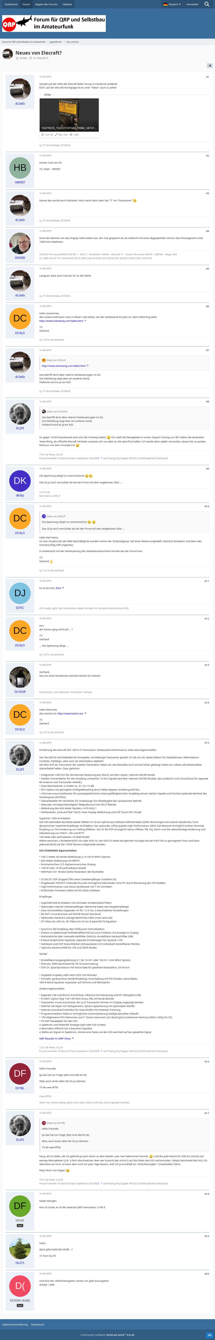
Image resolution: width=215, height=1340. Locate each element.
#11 (207, 581)
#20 (207, 1273)
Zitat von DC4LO (56, 360)
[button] (172, 4)
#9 (207, 468)
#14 (207, 702)
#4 (207, 231)
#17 (207, 1113)
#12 (207, 618)
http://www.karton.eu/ (70, 713)
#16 (207, 1061)
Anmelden (193, 4)
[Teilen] (210, 65)
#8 (207, 401)
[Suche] (207, 4)
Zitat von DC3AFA (57, 411)
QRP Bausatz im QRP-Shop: (55, 1038)
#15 (207, 742)
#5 (207, 268)
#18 (207, 1193)
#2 (207, 155)
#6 (207, 306)
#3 (207, 193)
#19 (207, 1236)
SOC (97, 458)
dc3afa (23, 58)
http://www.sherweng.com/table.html (61, 320)
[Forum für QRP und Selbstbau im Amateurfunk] (107, 23)
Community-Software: (107, 1334)
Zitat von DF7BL (56, 1123)
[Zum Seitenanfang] (209, 1335)
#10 (207, 506)
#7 (207, 350)
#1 (207, 76)
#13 (207, 665)
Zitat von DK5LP (56, 516)
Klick (58, 588)
